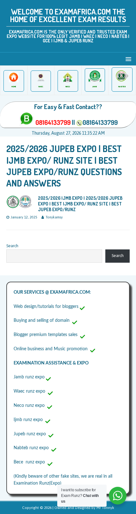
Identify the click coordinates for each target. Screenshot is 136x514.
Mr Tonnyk (105, 507)
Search (12, 245)
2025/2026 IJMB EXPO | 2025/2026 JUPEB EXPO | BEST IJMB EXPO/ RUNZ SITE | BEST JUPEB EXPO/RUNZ (80, 203)
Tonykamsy (54, 217)
